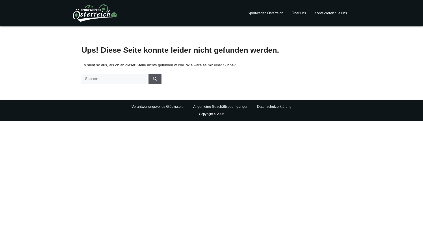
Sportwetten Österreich (265, 13)
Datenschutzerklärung (274, 106)
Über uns (299, 13)
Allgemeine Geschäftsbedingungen (220, 106)
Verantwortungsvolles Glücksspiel (158, 106)
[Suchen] (154, 79)
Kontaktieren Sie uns (330, 13)
